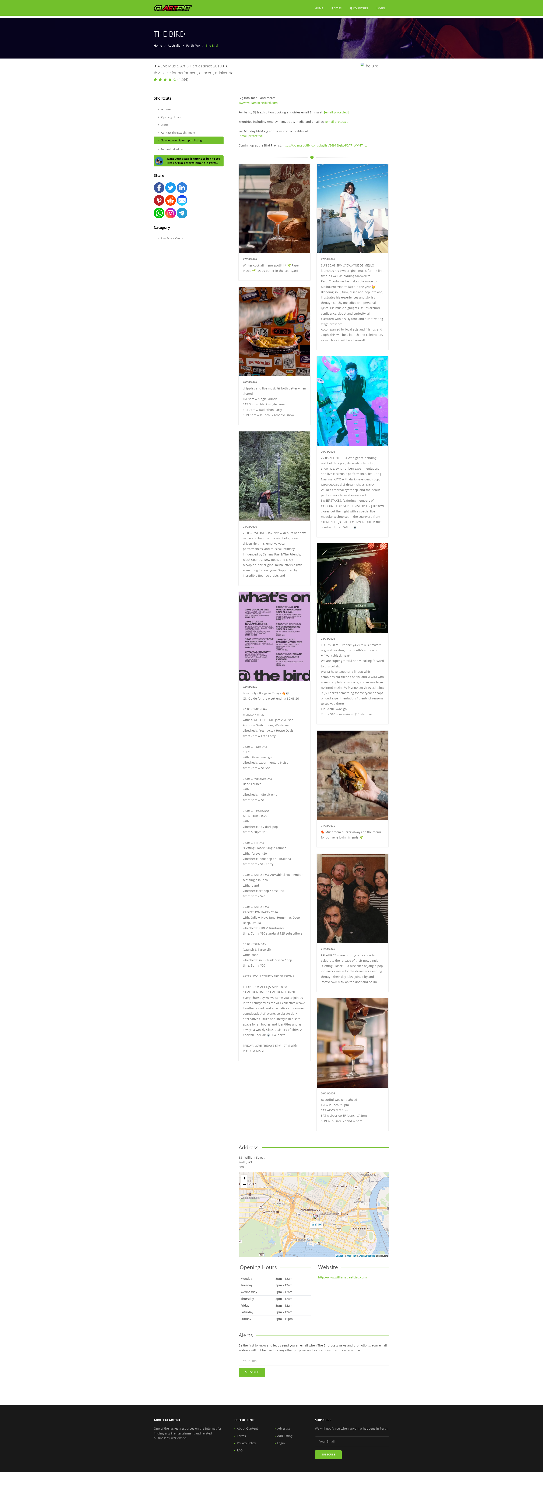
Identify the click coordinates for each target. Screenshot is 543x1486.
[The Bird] (315, 1216)
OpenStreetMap (367, 1255)
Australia (174, 45)
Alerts (164, 125)
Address (166, 109)
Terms (241, 1436)
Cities (337, 8)
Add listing (284, 1436)
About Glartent (247, 1428)
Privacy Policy (246, 1443)
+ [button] (244, 1178)
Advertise (284, 1428)
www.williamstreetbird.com (258, 103)
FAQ (240, 1450)
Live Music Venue (172, 238)
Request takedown (172, 149)
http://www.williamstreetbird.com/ (342, 1277)
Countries (360, 8)
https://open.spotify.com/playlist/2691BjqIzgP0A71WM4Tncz (325, 145)
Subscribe (252, 1372)
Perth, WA (193, 45)
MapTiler (351, 1255)
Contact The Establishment (178, 132)
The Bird (316, 1224)
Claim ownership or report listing (181, 140)
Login (380, 8)
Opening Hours (171, 117)
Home (319, 8)
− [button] (244, 1184)
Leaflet (339, 1255)
